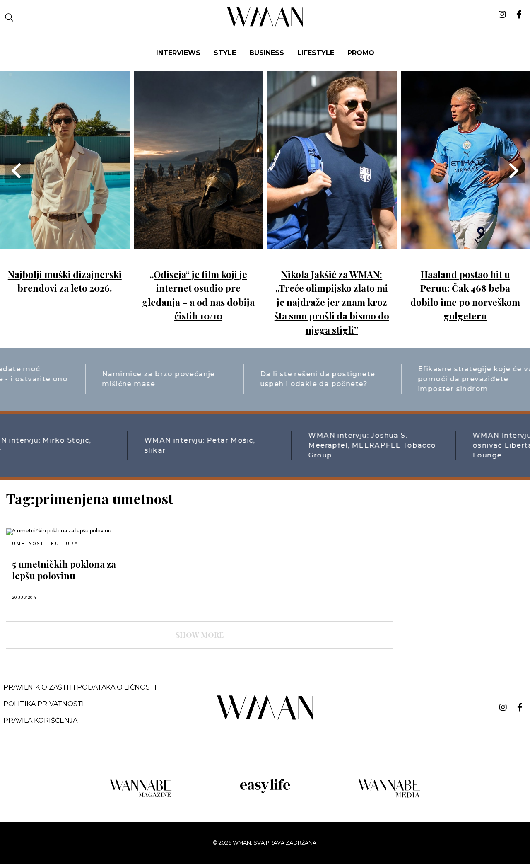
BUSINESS (266, 53)
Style (225, 53)
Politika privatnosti (43, 704)
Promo (360, 53)
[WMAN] (265, 25)
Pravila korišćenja (40, 720)
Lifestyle (315, 53)
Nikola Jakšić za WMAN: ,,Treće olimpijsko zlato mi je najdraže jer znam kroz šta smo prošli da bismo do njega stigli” (332, 302)
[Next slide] (512, 170)
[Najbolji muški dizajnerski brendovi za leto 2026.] (65, 243)
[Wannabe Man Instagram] (503, 707)
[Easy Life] (265, 792)
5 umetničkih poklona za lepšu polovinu (64, 569)
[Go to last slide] (17, 170)
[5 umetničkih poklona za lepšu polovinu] (68, 531)
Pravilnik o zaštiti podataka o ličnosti (80, 687)
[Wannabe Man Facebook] (520, 707)
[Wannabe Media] (389, 796)
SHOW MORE (200, 635)
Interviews (178, 53)
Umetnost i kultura (45, 544)
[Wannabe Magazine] (140, 796)
